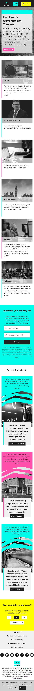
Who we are (17, 632)
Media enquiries (17, 647)
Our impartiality (17, 640)
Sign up (17, 342)
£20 (24, 617)
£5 (9, 617)
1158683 (25, 668)
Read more (8, 49)
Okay (22, 688)
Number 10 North (17, 443)
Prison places (17, 516)
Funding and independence (17, 636)
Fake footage (16, 589)
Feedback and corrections (17, 643)
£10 (16, 617)
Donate (26, 4)
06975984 (21, 670)
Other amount (17, 622)
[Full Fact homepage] (15, 4)
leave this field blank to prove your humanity (8, 307)
